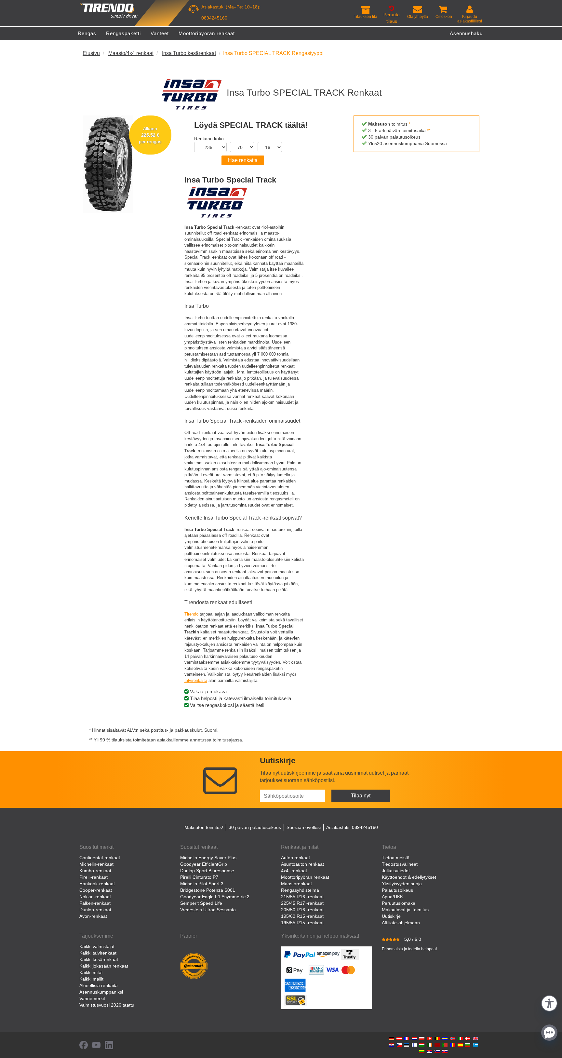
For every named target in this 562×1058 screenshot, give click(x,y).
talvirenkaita (195, 680)
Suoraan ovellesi (304, 827)
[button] (549, 1002)
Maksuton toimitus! (203, 827)
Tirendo (191, 614)
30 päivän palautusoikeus (255, 827)
